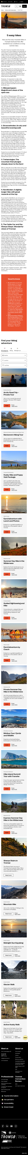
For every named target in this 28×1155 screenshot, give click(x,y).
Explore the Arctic (7, 389)
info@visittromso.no (5, 1058)
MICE (16, 1083)
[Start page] (5, 6)
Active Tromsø (7, 901)
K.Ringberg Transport (8, 730)
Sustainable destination (20, 1061)
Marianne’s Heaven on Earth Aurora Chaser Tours (14, 432)
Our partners (9, 1099)
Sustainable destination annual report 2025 (20, 1064)
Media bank (3, 1091)
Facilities (6, 365)
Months (6, 355)
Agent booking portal (5, 1089)
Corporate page (4, 1079)
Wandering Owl (7, 558)
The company (18, 1051)
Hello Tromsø (6, 516)
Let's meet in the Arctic (20, 1085)
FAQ (16, 1069)
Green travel (8, 1107)
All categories (4, 350)
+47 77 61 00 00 (4, 1060)
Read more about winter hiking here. (15, 312)
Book (6, 405)
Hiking (11, 350)
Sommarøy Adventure (8, 771)
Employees (17, 1053)
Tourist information (11, 1096)
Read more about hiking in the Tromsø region (15, 316)
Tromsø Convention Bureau (20, 1079)
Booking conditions (19, 1059)
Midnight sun (17, 350)
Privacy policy (18, 1057)
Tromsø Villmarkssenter (9, 472)
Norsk (21, 1)
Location (6, 360)
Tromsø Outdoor (7, 600)
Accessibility (9, 1103)
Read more (8, 875)
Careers (17, 1055)
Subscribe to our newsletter (18, 1072)
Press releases (4, 1081)
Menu (24, 6)
